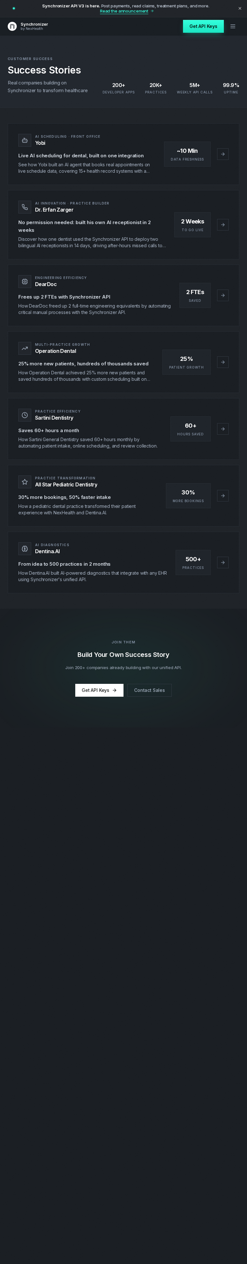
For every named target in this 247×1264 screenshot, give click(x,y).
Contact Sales (149, 690)
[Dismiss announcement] (239, 8)
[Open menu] (232, 26)
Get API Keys (203, 26)
